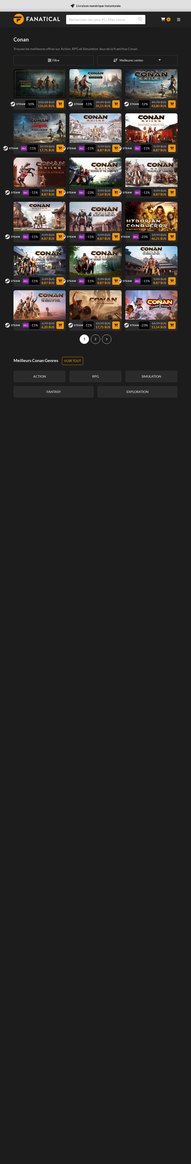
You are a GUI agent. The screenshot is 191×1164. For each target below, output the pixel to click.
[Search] (140, 19)
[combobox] (110, 19)
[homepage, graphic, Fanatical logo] (37, 19)
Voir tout (72, 361)
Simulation (90, 49)
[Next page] (106, 339)
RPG (75, 49)
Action (66, 49)
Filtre (55, 60)
